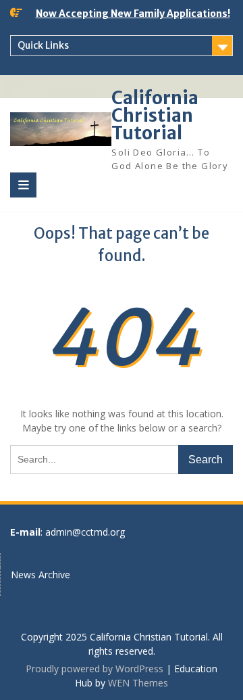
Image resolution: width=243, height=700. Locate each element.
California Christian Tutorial (154, 115)
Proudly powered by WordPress (94, 668)
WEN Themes (138, 682)
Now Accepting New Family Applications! (133, 13)
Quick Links (43, 45)
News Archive (40, 574)
